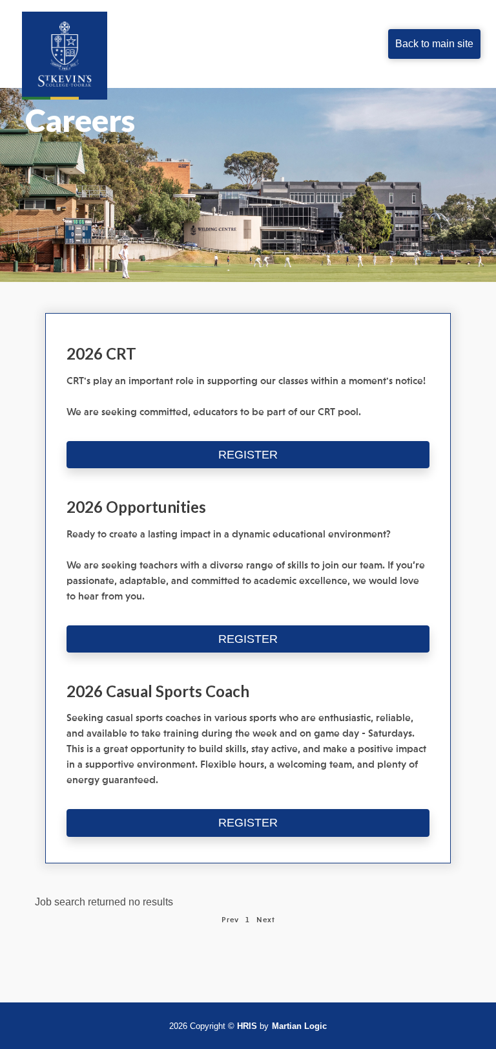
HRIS (247, 1026)
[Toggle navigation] (209, 44)
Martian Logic (299, 1026)
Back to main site (434, 43)
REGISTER (248, 454)
